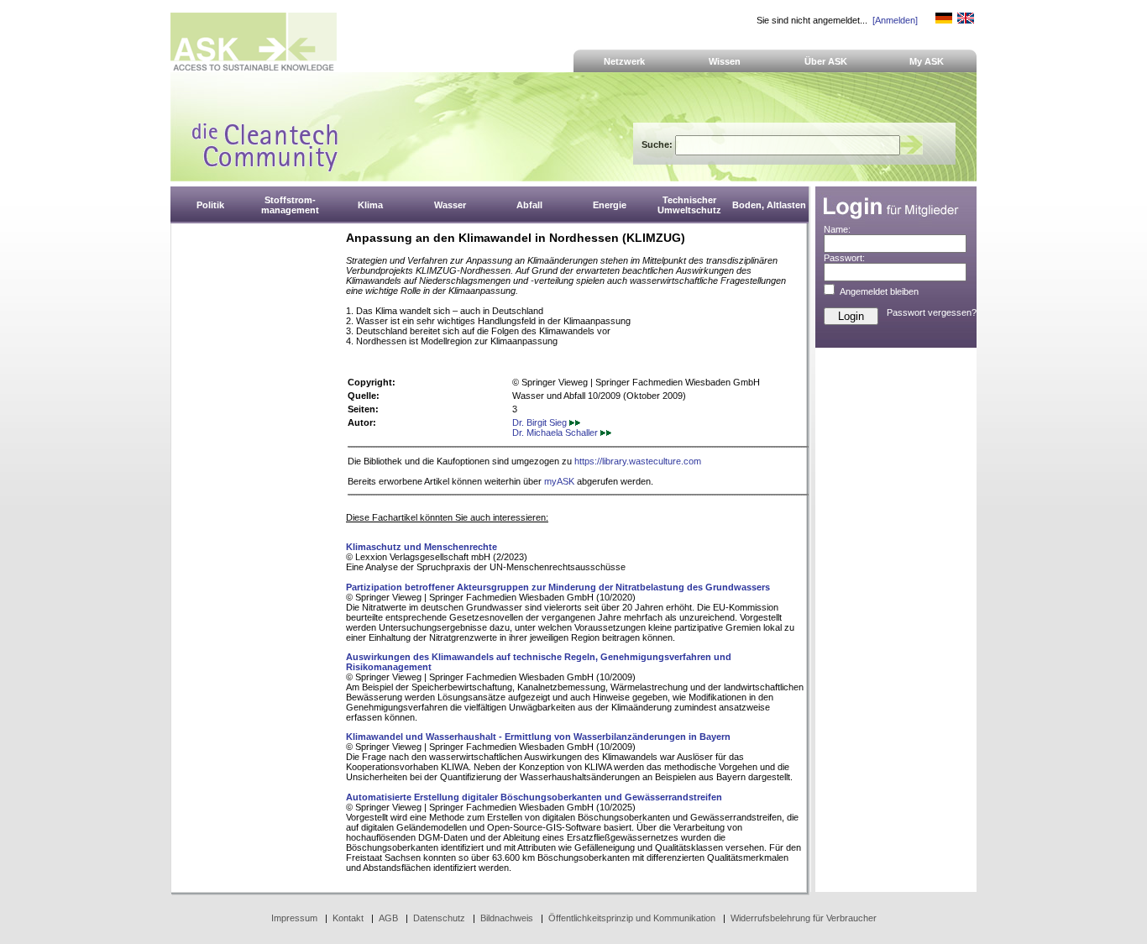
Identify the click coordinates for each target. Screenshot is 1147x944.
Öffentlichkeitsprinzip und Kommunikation (631, 918)
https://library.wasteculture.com (637, 461)
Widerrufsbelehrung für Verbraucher (804, 918)
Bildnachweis (506, 918)
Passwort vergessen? (932, 312)
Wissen (725, 61)
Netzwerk (624, 61)
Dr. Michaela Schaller (556, 432)
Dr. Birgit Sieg (540, 422)
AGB (388, 918)
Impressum (294, 918)
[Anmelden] (895, 20)
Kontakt (348, 918)
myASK (559, 481)
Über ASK (825, 61)
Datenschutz (439, 918)
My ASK (926, 61)
